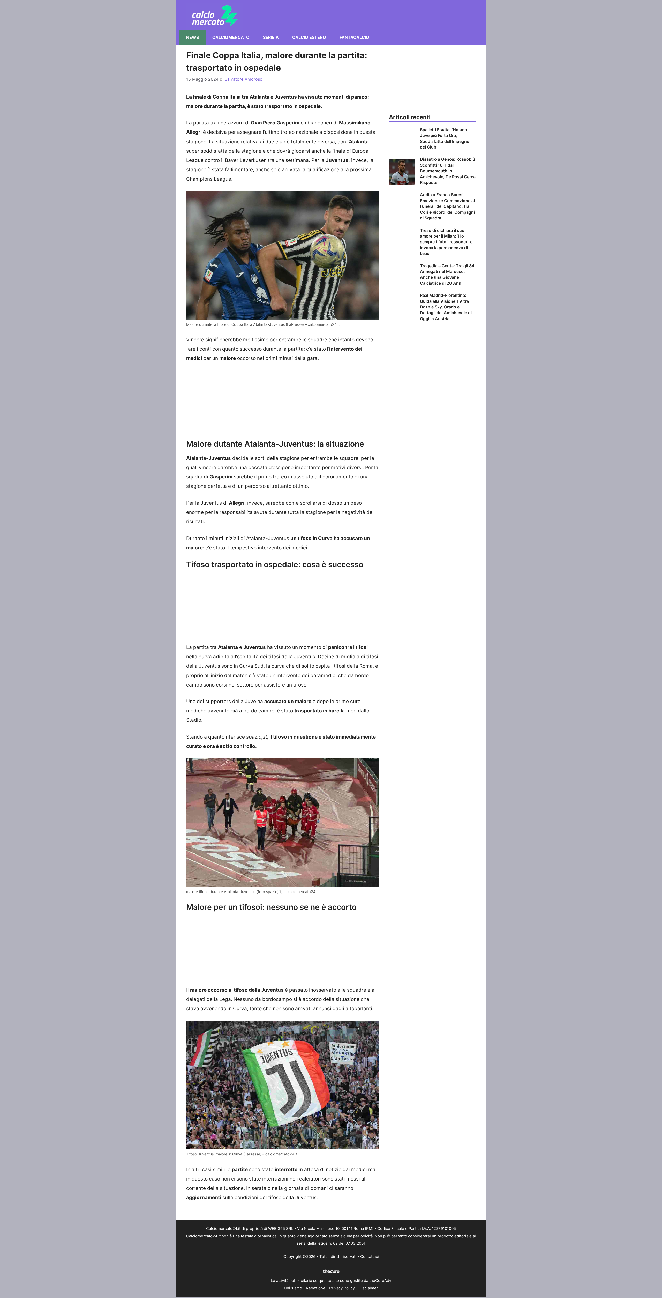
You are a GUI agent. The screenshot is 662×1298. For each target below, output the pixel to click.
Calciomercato (231, 37)
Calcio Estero (309, 37)
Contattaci (369, 1256)
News (192, 37)
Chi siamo (293, 1288)
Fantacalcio (354, 37)
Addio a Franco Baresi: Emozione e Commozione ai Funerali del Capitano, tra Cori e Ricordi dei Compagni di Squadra (447, 206)
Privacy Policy (342, 1288)
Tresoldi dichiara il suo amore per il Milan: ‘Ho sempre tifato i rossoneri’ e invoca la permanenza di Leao (446, 242)
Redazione (315, 1288)
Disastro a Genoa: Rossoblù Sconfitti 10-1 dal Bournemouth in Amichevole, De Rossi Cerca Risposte (448, 171)
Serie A (271, 37)
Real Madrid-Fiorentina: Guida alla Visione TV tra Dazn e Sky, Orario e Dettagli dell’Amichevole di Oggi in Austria (446, 307)
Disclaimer (368, 1288)
